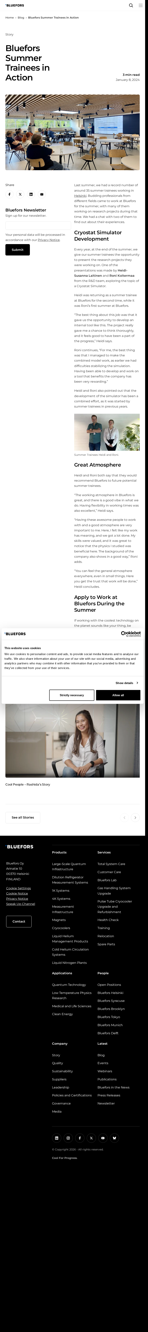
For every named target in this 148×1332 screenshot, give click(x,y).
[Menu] (141, 5)
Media (56, 1111)
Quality (57, 1063)
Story (56, 1055)
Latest (103, 1043)
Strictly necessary (72, 695)
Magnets (59, 920)
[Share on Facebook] (9, 194)
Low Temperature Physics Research (72, 995)
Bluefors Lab (107, 880)
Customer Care (109, 872)
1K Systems (60, 890)
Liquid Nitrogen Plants (69, 963)
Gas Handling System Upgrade (114, 890)
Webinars (105, 1071)
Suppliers (59, 1079)
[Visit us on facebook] (79, 1138)
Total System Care (111, 864)
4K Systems (61, 899)
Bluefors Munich (110, 1025)
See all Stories (23, 817)
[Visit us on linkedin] (56, 1138)
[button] (131, 5)
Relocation (106, 936)
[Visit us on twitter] (91, 1138)
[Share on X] (20, 194)
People (103, 973)
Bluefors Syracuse (111, 1001)
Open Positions (109, 985)
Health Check (108, 920)
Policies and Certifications (72, 1095)
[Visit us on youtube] (103, 1138)
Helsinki (80, 196)
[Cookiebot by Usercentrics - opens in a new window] (124, 634)
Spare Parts (106, 944)
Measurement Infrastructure (63, 909)
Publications (107, 1079)
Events (103, 1063)
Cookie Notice (17, 893)
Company (59, 1043)
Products (59, 852)
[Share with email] (42, 194)
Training (104, 928)
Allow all (118, 695)
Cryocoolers (61, 928)
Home (9, 17)
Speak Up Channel (20, 904)
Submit (18, 250)
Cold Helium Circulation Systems (70, 952)
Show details (124, 682)
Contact (19, 921)
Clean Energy (62, 1014)
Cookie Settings (18, 888)
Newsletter (106, 1103)
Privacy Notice (49, 240)
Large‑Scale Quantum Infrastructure (69, 866)
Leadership (60, 1087)
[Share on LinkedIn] (31, 194)
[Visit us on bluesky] (114, 1138)
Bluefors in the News (114, 1087)
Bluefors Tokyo (109, 1017)
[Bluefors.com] (14, 5)
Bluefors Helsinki (110, 993)
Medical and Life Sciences (71, 1006)
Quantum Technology (69, 985)
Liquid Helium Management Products (70, 938)
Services (104, 852)
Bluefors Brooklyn (111, 1009)
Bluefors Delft (108, 1033)
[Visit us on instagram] (68, 1138)
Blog (21, 17)
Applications (62, 973)
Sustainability (62, 1071)
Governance (61, 1103)
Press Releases (109, 1095)
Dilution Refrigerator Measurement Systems (70, 879)
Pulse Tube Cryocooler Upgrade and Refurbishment (115, 907)
